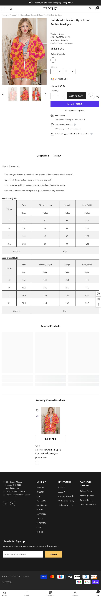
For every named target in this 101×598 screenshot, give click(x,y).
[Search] (11, 8)
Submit (53, 554)
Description (43, 155)
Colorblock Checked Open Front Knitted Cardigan (48, 451)
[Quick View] (37, 416)
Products (13, 14)
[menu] (3, 8)
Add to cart (76, 95)
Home (4, 14)
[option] (24, 51)
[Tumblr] (12, 503)
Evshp (61, 33)
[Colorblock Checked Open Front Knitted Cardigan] (50, 420)
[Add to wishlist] (91, 96)
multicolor (37, 463)
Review (57, 155)
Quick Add (50, 439)
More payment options (74, 110)
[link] (17, 380)
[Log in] (90, 8)
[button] (3, 94)
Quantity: (54, 90)
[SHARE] (96, 96)
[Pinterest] (5, 503)
